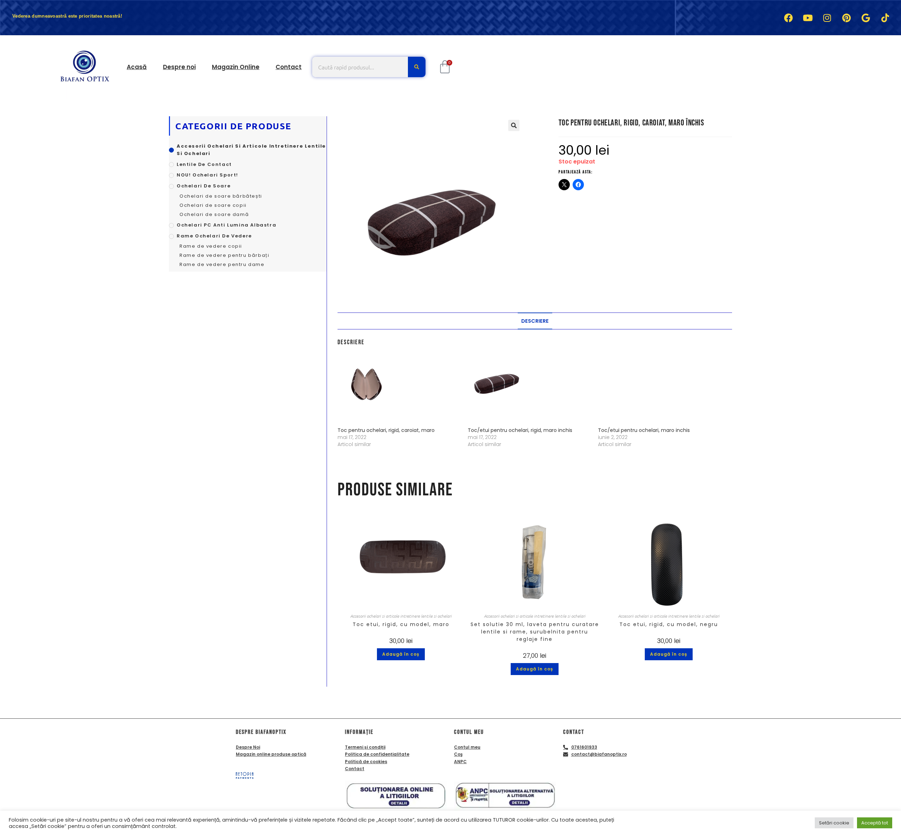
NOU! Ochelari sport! (207, 175)
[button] (513, 125)
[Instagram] (827, 17)
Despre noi (179, 67)
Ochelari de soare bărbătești (220, 196)
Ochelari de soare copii (213, 205)
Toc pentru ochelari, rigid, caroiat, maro (386, 430)
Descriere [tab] (535, 320)
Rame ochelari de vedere (214, 236)
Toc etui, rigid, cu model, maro (401, 624)
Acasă (137, 67)
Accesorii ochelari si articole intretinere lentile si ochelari (401, 616)
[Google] (866, 17)
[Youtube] (808, 17)
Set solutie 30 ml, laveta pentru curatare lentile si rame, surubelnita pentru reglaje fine (535, 632)
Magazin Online (235, 67)
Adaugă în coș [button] (401, 654)
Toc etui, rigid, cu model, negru (668, 624)
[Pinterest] (846, 17)
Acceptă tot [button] (874, 822)
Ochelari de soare (204, 186)
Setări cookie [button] (834, 822)
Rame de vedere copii (210, 246)
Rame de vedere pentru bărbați (224, 255)
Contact (289, 67)
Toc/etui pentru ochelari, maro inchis (644, 430)
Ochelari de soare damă (214, 214)
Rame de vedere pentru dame (222, 264)
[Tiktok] (885, 17)
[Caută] (417, 67)
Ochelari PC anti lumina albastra (226, 225)
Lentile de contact (204, 164)
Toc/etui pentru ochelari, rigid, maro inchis (520, 430)
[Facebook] (788, 17)
